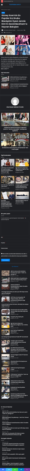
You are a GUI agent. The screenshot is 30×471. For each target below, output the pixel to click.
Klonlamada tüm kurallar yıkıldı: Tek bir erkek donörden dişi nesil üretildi (19, 311)
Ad (2, 237)
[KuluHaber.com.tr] (15, 4)
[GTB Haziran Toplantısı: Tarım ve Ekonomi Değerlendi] (6, 376)
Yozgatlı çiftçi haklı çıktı (17, 316)
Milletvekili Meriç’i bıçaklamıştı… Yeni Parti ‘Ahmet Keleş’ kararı (19, 278)
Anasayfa (4, 9)
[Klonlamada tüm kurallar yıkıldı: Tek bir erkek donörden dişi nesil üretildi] (6, 311)
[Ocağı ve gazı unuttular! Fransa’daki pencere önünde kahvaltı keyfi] (22, 179)
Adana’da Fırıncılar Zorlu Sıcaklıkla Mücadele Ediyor (18, 381)
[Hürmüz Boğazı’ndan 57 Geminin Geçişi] (22, 195)
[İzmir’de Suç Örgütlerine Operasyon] (7, 179)
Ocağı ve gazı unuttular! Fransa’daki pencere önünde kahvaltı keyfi (22, 186)
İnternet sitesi (4, 248)
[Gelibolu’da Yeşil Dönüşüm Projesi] (6, 370)
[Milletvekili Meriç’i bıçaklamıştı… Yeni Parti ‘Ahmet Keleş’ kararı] (5, 79)
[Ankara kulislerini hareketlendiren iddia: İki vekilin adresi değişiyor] (5, 86)
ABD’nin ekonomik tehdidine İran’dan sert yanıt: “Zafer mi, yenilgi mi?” (18, 272)
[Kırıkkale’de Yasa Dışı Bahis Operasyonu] (6, 389)
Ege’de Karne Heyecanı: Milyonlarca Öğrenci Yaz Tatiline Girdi (22, 169)
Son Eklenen (15, 266)
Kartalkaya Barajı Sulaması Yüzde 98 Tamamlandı (15, 337)
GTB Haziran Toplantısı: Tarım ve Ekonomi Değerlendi (19, 375)
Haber (9, 9)
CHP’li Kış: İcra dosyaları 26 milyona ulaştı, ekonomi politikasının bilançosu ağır (7, 170)
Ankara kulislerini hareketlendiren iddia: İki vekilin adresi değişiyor (19, 286)
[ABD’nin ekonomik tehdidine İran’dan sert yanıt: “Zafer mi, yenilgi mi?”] (6, 273)
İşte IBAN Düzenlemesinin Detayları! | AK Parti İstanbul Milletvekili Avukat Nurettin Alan (6, 203)
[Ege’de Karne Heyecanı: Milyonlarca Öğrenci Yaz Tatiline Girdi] (22, 162)
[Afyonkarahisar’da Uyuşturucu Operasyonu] (6, 363)
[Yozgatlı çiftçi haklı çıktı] (6, 319)
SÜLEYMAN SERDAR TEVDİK (9, 30)
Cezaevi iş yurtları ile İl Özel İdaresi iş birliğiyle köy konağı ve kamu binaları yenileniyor (19, 395)
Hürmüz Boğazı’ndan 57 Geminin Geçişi (22, 201)
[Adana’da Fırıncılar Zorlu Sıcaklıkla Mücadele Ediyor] (6, 383)
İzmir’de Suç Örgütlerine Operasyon (7, 185)
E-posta (3, 242)
